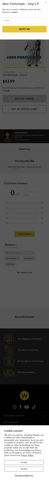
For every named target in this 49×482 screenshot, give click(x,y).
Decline (24, 469)
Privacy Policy (27, 455)
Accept (24, 462)
